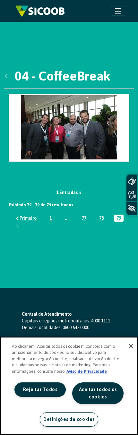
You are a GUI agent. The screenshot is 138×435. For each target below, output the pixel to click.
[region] (69, 386)
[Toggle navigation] (118, 10)
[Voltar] (8, 76)
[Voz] (131, 194)
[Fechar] (131, 346)
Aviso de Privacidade (86, 371)
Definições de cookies (68, 419)
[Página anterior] (26, 218)
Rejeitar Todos (40, 389)
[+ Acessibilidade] (131, 208)
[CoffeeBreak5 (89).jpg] (69, 128)
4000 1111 (100, 320)
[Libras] (131, 181)
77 (85, 219)
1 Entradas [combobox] (67, 192)
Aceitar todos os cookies (98, 393)
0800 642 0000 (76, 327)
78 (102, 219)
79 (120, 219)
